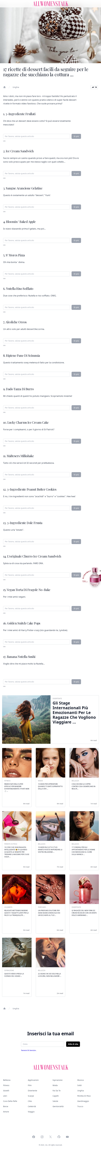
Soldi (79, 1085)
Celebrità (32, 1106)
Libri (5, 1096)
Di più (76, 136)
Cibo (30, 1101)
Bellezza (6, 1080)
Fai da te (56, 1090)
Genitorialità (58, 1106)
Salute (55, 1101)
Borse (5, 1106)
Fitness (6, 1085)
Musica (80, 1080)
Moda (55, 1085)
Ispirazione (57, 1080)
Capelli (56, 1096)
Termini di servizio (28, 1050)
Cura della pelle (10, 1101)
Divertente (32, 1090)
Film (30, 1085)
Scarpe (31, 1096)
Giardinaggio (83, 1101)
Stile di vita (73, 1044)
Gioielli (6, 1090)
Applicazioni (33, 1080)
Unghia (16, 87)
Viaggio (31, 1111)
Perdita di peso (84, 1096)
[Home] (4, 87)
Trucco (80, 1106)
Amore (6, 1111)
